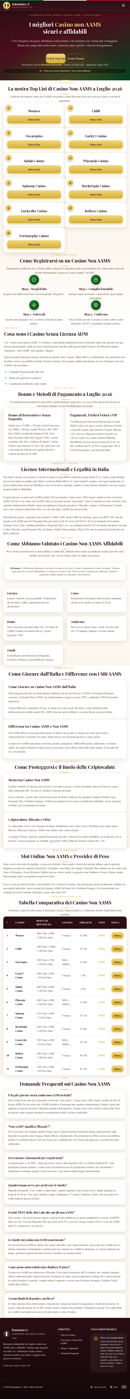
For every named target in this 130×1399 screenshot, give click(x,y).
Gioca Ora (34, 119)
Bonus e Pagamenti (69, 1348)
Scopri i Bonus (76, 58)
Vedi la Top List (55, 58)
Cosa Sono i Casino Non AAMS (71, 1341)
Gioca (117, 935)
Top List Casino (68, 1334)
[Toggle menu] (123, 5)
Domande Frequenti (70, 1353)
